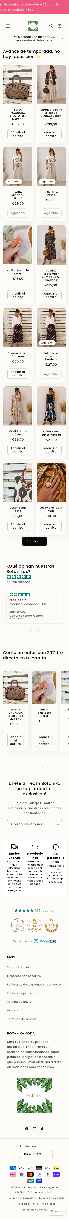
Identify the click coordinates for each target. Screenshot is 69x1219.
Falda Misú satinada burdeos (51, 356)
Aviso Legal (15, 1010)
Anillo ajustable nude (51, 509)
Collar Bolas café (17, 509)
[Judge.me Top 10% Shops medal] (51, 925)
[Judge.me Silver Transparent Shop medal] (17, 925)
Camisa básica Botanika (17, 355)
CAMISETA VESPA (51, 194)
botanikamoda (30, 1187)
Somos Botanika (18, 967)
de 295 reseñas (19, 582)
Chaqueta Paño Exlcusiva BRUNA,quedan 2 (51, 114)
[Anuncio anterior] (7, 39)
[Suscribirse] (57, 824)
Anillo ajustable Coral (18, 272)
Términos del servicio (52, 1197)
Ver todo (34, 541)
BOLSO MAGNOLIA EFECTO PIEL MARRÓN (18, 114)
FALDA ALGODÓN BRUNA (17, 195)
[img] (36, 577)
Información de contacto (36, 1209)
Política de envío (19, 1002)
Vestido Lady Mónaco (18, 433)
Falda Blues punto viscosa (51, 433)
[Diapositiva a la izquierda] (26, 767)
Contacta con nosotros (24, 976)
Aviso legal (48, 1203)
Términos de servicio (22, 1019)
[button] (8, 26)
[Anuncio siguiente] (62, 39)
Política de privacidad (22, 993)
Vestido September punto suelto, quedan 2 (51, 275)
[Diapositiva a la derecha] (43, 767)
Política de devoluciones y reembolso (34, 984)
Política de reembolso (41, 1192)
